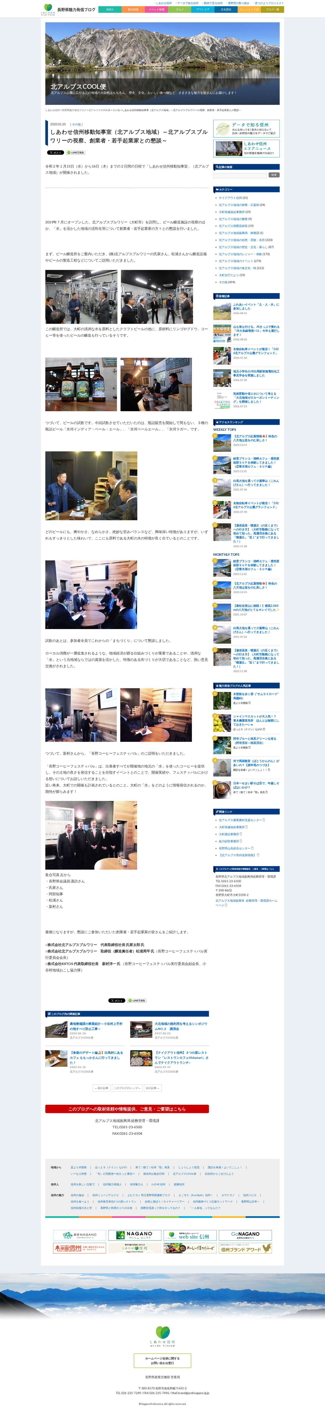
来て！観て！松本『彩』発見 (152, 1167)
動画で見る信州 (213, 3)
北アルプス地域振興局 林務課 (239, 233)
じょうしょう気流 (188, 1167)
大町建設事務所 (229, 834)
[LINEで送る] (75, 152)
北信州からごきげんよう (219, 1173)
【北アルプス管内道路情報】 (237, 855)
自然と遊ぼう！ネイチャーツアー (165, 1201)
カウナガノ (228, 1195)
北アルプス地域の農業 (233, 219)
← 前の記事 (101, 1088)
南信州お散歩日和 (153, 1173)
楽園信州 (179, 1184)
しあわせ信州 (164, 3)
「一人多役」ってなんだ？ (205, 1208)
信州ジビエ (249, 1195)
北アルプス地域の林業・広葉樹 (239, 205)
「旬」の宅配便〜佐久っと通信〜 (115, 1173)
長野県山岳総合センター (234, 848)
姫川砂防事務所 (229, 841)
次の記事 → (153, 1088)
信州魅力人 (136, 1184)
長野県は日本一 (250, 1201)
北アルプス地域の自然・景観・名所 (242, 240)
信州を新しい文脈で (83, 1184)
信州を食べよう (80, 1201)
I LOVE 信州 (158, 1184)
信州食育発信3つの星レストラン (117, 1201)
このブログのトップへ (127, 1088)
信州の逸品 (77, 1195)
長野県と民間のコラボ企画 (116, 1208)
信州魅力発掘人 (112, 1184)
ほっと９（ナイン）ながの (111, 1167)
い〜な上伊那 (79, 1173)
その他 (76, 124)
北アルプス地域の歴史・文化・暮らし (243, 247)
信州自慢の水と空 (81, 1208)
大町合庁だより (229, 275)
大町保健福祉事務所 (232, 212)
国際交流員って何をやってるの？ (160, 1208)
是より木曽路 (79, 1167)
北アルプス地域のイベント (236, 261)
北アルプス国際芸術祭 (233, 226)
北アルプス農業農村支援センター (240, 819)
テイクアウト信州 (230, 198)
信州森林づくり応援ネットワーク (213, 1201)
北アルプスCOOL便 (78, 86)
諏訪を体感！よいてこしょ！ (225, 1167)
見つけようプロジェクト (269, 3)
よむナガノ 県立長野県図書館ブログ (148, 1195)
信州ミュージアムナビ (105, 1195)
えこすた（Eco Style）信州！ (196, 1195)
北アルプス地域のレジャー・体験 (240, 254)
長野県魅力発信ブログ (74, 110)
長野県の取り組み (238, 3)
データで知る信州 (188, 3)
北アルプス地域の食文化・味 (237, 268)
